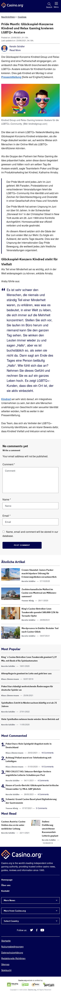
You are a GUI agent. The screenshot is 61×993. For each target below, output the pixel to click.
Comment (9, 464)
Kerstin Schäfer (17, 46)
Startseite (6, 940)
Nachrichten (8, 16)
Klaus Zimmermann (10, 679)
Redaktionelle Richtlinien (13, 958)
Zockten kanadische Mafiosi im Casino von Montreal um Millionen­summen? (39, 593)
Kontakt (5, 890)
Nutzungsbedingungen (12, 946)
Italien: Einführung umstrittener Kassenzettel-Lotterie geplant (50, 828)
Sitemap (5, 964)
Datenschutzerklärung (12, 952)
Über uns (5, 885)
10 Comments (47, 766)
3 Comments (41, 808)
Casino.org (32, 990)
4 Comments (43, 780)
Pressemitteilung (11, 77)
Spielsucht (6, 970)
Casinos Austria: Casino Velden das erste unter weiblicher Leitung (13, 825)
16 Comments (47, 752)
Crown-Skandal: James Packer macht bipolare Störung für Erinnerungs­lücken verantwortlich (39, 573)
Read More (15, 50)
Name (7, 499)
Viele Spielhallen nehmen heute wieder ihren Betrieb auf (30, 719)
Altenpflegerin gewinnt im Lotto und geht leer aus (26, 673)
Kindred (6, 399)
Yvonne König (28, 600)
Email (6, 515)
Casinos (22, 16)
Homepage (7, 879)
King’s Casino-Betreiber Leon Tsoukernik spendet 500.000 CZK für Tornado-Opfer (40, 612)
